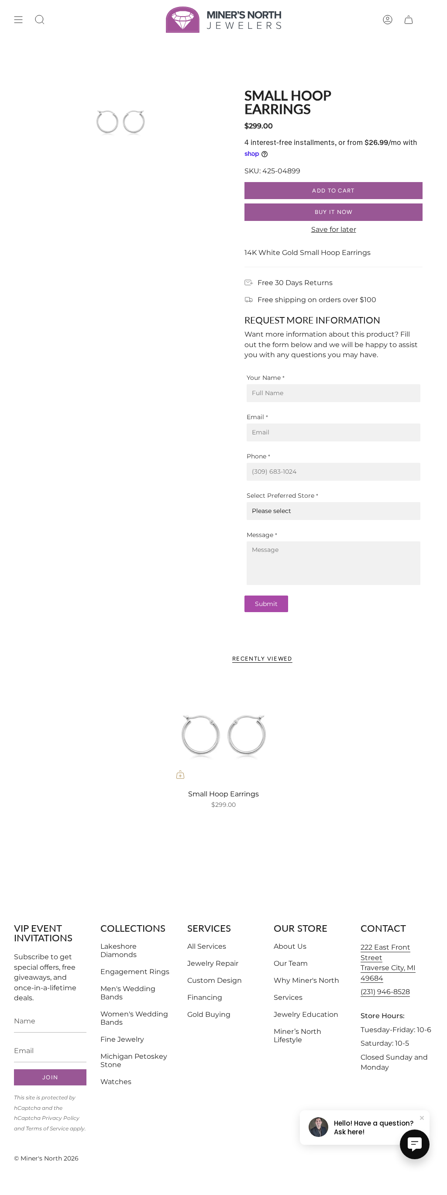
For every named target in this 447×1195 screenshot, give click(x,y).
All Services (206, 946)
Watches (115, 1082)
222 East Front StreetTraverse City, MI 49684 (388, 962)
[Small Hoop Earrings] (223, 731)
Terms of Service (47, 1128)
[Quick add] (180, 774)
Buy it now (334, 212)
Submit (266, 604)
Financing (204, 997)
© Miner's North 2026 (46, 1158)
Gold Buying (208, 1014)
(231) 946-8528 (385, 992)
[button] (39, 19)
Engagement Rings (134, 972)
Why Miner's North (306, 980)
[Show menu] (18, 19)
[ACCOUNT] (387, 19)
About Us (290, 946)
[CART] (408, 19)
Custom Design (214, 980)
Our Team (291, 963)
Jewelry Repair (212, 963)
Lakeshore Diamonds (118, 950)
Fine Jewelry (122, 1039)
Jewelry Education (306, 1014)
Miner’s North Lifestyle (297, 1035)
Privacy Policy (60, 1118)
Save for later (333, 229)
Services (288, 997)
